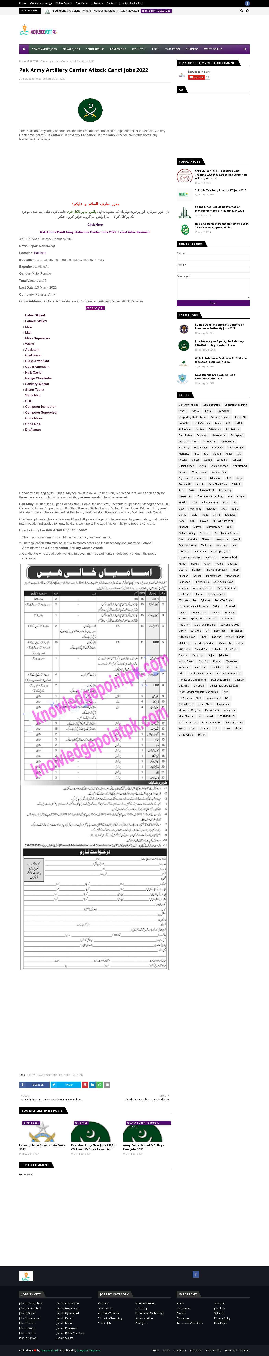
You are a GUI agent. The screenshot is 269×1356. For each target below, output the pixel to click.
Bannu (234, 508)
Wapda (208, 459)
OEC (229, 527)
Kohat (182, 521)
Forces (31, 1075)
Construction (199, 612)
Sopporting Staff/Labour (192, 417)
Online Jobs (225, 643)
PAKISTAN (33, 61)
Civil (181, 539)
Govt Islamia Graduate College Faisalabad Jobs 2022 (215, 376)
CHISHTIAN (185, 496)
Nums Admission (211, 722)
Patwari (183, 472)
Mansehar (231, 661)
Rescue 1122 (207, 490)
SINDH (238, 423)
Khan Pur (203, 661)
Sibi (229, 667)
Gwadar (192, 539)
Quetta (217, 453)
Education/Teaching (236, 404)
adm (216, 728)
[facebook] (247, 3)
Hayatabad (236, 630)
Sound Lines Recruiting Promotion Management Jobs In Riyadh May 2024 (96, 10)
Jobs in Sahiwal (28, 1338)
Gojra (211, 655)
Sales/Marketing (187, 545)
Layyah (204, 521)
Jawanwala (223, 704)
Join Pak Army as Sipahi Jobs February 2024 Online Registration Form (219, 343)
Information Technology (149, 1313)
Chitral (216, 514)
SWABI (236, 539)
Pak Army (64, 1075)
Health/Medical (202, 423)
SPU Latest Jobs (187, 600)
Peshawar (202, 435)
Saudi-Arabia (218, 472)
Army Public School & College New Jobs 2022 (143, 1147)
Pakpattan (184, 582)
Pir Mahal (200, 667)
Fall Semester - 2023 (190, 698)
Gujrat (182, 514)
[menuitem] (24, 49)
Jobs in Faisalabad (30, 1308)
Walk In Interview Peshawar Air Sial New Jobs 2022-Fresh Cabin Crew (221, 360)
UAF (235, 502)
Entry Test (219, 630)
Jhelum (235, 569)
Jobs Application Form (131, 3)
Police (229, 453)
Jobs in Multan (65, 1323)
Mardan (183, 502)
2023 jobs (184, 649)
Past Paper (82, 3)
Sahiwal (237, 459)
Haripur (199, 594)
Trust (182, 728)
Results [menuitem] (137, 49)
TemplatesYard (49, 1350)
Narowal (206, 539)
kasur (207, 563)
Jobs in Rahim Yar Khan (70, 1333)
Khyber (197, 576)
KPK (228, 423)
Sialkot (195, 459)
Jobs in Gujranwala (68, 1308)
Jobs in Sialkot (65, 1338)
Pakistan (40, 253)
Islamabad (224, 411)
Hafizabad (211, 557)
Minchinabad (206, 716)
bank (218, 423)
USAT (192, 728)
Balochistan (185, 435)
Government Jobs (47, 1075)
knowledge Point (31, 78)
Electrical (103, 1303)
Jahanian (224, 655)
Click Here (95, 224)
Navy (239, 478)
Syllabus (205, 600)
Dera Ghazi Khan (217, 484)
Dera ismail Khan (226, 588)
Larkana (216, 637)
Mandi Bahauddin (204, 643)
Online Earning (64, 3)
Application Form (202, 588)
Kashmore (229, 710)
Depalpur (197, 655)
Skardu (195, 563)
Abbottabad (240, 466)
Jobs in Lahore (27, 1323)
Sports (182, 618)
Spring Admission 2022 (204, 618)
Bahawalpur (219, 435)
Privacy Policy (222, 1318)
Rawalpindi (237, 435)
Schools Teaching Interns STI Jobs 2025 (220, 190)
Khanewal (230, 514)
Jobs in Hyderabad (68, 1313)
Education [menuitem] (172, 49)
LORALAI (215, 612)
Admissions (232, 429)
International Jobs (189, 441)
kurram (202, 734)
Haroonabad (229, 557)
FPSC (228, 478)
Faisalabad (215, 429)
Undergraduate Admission (194, 606)
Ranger (241, 496)
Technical (206, 545)
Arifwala (216, 649)
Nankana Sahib (217, 594)
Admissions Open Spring (192, 679)
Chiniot (183, 612)
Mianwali (183, 527)
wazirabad (227, 618)
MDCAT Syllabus (235, 637)
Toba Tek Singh (223, 600)
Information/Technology (209, 496)
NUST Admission (188, 722)
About (166, 1350)
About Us (219, 1303)
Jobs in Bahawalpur (68, 1303)
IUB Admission (187, 637)
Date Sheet (200, 551)
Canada (183, 655)
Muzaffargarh (213, 576)
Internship (141, 1308)
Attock (199, 484)
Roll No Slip (185, 484)
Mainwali (230, 612)
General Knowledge (41, 3)
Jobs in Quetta (27, 1333)
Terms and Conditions (190, 1323)
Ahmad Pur (201, 649)
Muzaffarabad (214, 527)
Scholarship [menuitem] (95, 49)
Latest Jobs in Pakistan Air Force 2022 (42, 1147)
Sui (237, 667)
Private (209, 411)
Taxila (194, 514)
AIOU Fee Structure (204, 624)
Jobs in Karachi (65, 1318)
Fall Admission (210, 502)
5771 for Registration (199, 673)
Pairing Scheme (234, 722)
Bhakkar (239, 679)
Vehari (217, 606)
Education (215, 478)
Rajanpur (211, 508)
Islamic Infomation (217, 569)
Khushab (183, 576)
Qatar (192, 490)
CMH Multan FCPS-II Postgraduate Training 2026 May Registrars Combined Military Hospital (221, 174)
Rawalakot (216, 667)
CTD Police (232, 649)
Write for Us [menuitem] (213, 49)
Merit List (184, 453)
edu (181, 673)
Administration (211, 404)
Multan (200, 429)
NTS (194, 502)
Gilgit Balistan (186, 466)
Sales (240, 643)
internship (217, 447)
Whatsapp (222, 545)
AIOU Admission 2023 (228, 673)
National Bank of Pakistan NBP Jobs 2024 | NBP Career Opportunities (221, 225)
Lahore (183, 411)
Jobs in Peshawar (67, 1328)
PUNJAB (196, 411)
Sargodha (222, 459)
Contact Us (183, 1308)
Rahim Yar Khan (219, 466)
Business (184, 685)
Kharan (217, 661)
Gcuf (192, 521)
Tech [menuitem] (155, 49)
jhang (205, 514)
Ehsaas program (220, 551)
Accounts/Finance (220, 417)
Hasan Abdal (205, 704)
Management (199, 472)
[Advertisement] (178, 29)
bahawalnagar (236, 447)
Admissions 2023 (229, 624)
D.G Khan (184, 551)
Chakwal (230, 606)
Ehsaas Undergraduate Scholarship (198, 692)
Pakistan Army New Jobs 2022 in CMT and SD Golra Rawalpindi (93, 1147)
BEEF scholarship (220, 679)
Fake (225, 692)
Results (183, 459)
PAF (230, 496)
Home (22, 3)
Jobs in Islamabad (29, 1318)
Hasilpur (197, 569)
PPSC (196, 453)
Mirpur (182, 563)
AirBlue (219, 563)
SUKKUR (236, 484)
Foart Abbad (213, 698)
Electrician (184, 594)
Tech (225, 502)
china (238, 728)
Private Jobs (105, 1323)
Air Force (205, 533)
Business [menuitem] (192, 49)
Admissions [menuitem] (118, 49)
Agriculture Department (192, 478)
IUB (206, 453)
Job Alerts (97, 3)
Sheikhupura (202, 582)
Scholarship (209, 441)
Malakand (184, 643)
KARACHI (184, 423)
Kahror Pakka (186, 661)
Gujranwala (200, 447)
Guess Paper (186, 704)
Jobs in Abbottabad (30, 1303)
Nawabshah (232, 576)
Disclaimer (183, 1318)
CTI (207, 630)
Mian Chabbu (186, 716)
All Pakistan (185, 429)
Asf (235, 545)
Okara (202, 466)
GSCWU (183, 569)
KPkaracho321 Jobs (189, 710)
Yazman (204, 728)
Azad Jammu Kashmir (226, 533)
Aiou (181, 490)
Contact (111, 3)
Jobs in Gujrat (27, 1313)
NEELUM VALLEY (226, 716)
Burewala (195, 630)
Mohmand (184, 667)
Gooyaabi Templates (88, 1350)
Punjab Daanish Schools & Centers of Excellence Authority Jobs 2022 (219, 326)
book (227, 728)
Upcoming (225, 490)
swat (223, 508)
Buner (182, 630)
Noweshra (222, 539)
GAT (227, 698)
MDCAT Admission (223, 521)
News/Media (228, 441)
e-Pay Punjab (186, 734)
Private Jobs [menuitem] (71, 49)
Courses (232, 563)
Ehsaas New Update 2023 (224, 685)
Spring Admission (223, 582)
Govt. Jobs (141, 1323)
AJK (239, 453)
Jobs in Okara (27, 1328)
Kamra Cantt (212, 710)
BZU (181, 508)
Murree (197, 527)
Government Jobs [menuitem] (44, 49)
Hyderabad (195, 508)
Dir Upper (199, 685)
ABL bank (184, 624)
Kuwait (203, 637)
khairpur (183, 588)
